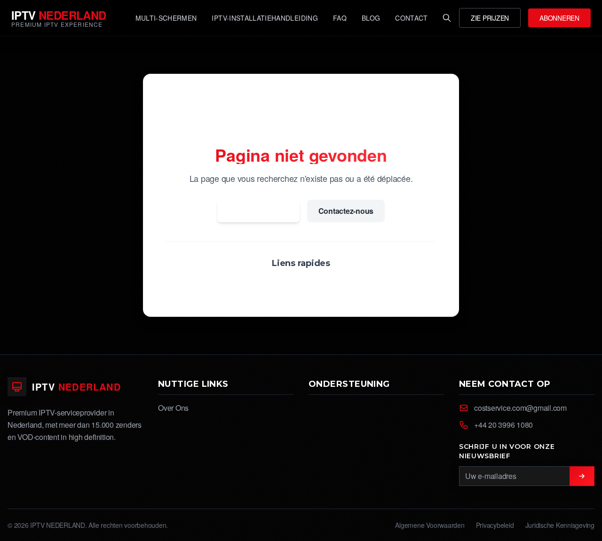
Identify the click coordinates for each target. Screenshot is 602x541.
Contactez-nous (346, 210)
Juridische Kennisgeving (559, 525)
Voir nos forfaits (241, 285)
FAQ (292, 285)
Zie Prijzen (490, 18)
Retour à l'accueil (258, 210)
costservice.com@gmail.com (520, 407)
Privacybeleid (495, 525)
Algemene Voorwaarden (429, 525)
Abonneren (559, 18)
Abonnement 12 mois (352, 285)
